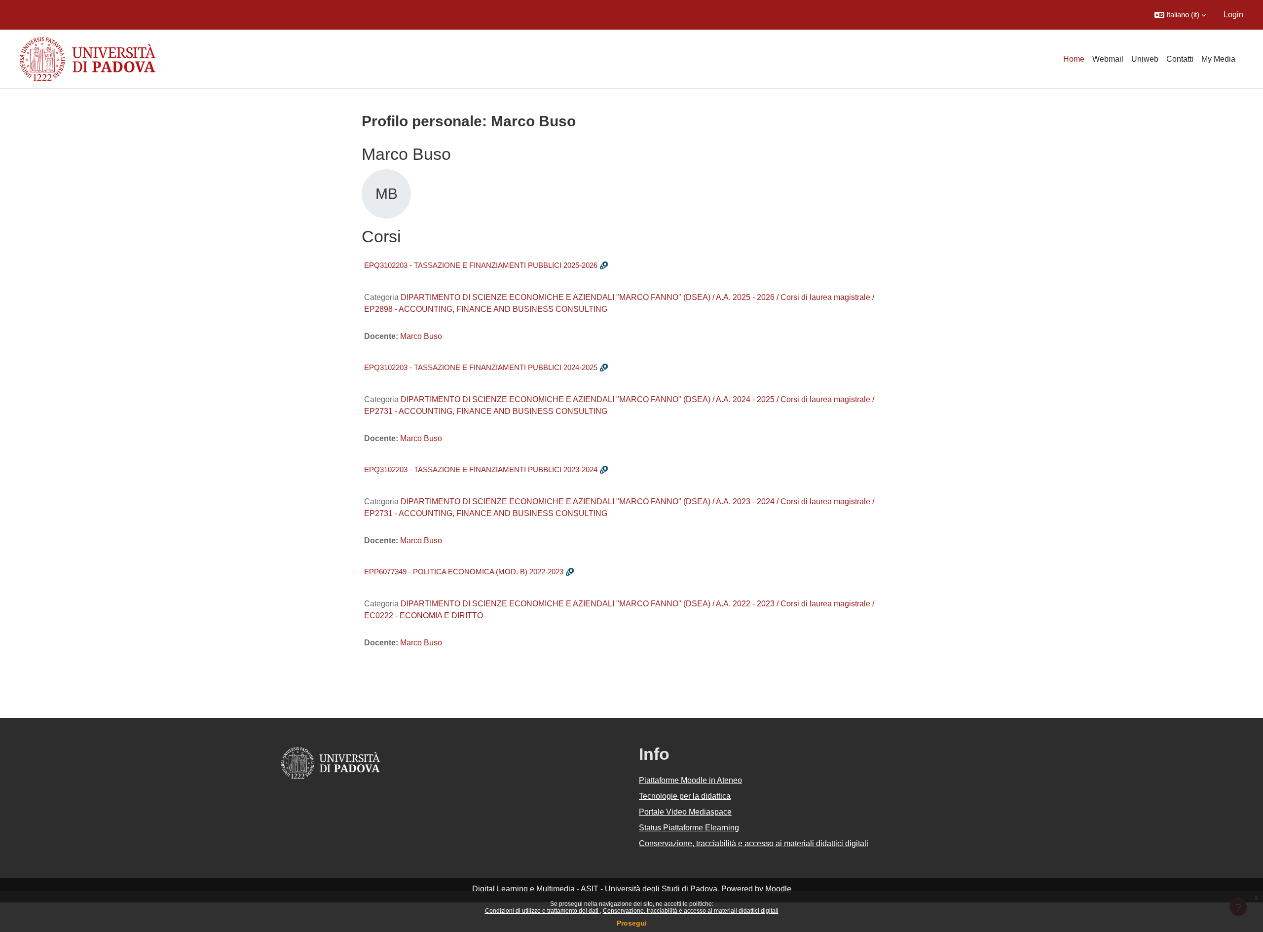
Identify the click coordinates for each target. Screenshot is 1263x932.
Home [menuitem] (1073, 59)
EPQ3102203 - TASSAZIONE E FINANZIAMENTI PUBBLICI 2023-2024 (480, 469)
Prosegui (632, 923)
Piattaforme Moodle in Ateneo (690, 780)
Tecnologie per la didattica (685, 796)
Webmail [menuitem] (1107, 59)
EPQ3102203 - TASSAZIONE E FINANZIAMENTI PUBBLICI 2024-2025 (480, 367)
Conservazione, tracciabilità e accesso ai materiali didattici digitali (691, 910)
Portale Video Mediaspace (685, 812)
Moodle (778, 889)
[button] (1180, 15)
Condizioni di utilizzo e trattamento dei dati (542, 910)
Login (1233, 14)
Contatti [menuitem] (1179, 59)
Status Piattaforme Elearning (689, 827)
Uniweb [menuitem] (1144, 59)
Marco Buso (421, 336)
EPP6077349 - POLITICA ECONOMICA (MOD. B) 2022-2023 (463, 571)
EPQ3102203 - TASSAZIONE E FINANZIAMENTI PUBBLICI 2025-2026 (480, 265)
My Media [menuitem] (1218, 59)
